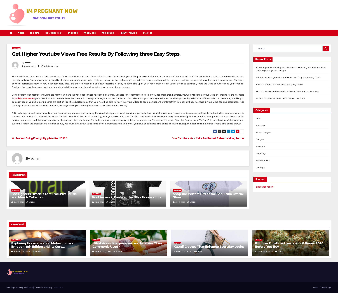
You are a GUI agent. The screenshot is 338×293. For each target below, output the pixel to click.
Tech (21, 33)
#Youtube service (49, 66)
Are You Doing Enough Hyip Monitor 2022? (41, 138)
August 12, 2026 (103, 251)
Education (16, 240)
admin (28, 63)
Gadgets (72, 33)
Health (96, 240)
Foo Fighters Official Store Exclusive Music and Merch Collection (43, 195)
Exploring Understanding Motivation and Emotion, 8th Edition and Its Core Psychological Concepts (42, 246)
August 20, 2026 (22, 251)
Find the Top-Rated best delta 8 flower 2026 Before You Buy (287, 91)
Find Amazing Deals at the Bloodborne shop (126, 197)
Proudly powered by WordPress (20, 287)
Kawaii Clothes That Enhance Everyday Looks (279, 84)
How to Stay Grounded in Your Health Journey (280, 98)
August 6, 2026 (184, 251)
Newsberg (45, 287)
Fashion (177, 243)
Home (315, 287)
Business (16, 48)
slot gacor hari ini (264, 186)
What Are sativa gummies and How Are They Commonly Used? (288, 77)
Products (90, 33)
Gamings (147, 33)
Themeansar (58, 287)
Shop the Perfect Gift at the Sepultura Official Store (208, 195)
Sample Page (326, 287)
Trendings (108, 33)
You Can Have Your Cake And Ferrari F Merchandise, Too (206, 138)
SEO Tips (35, 33)
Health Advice (128, 33)
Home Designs (53, 33)
